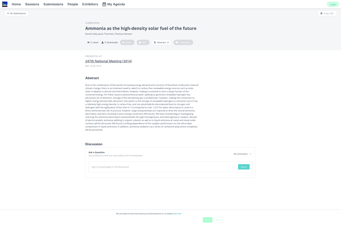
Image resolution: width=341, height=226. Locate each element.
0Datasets (184, 42)
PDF (144, 42)
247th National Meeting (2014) (108, 61)
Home (16, 4)
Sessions (32, 4)
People (73, 4)
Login (333, 4)
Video (128, 42)
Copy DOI (328, 13)
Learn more (177, 213)
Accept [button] (207, 220)
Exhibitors (90, 4)
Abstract (161, 42)
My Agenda (116, 4)
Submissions (53, 4)
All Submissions (18, 13)
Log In (244, 167)
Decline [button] (219, 220)
